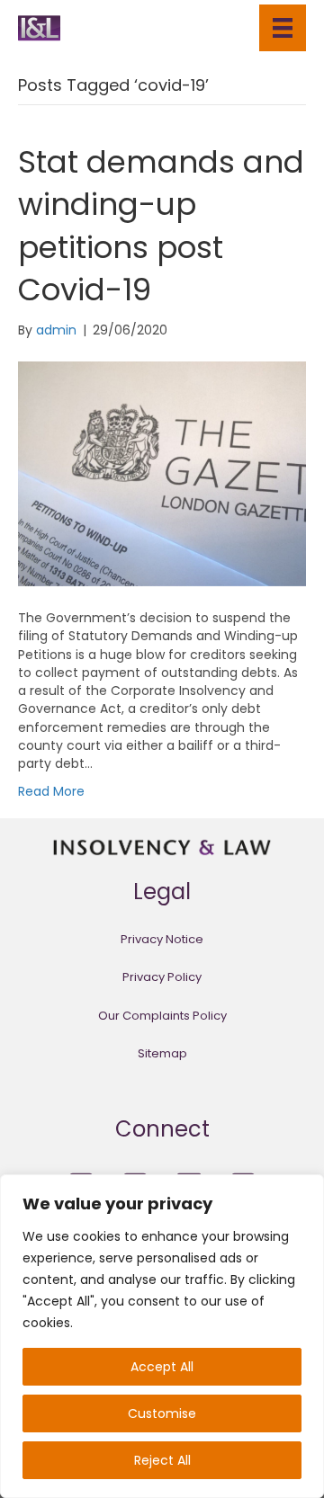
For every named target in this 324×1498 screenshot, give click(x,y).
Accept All (162, 1367)
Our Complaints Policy (162, 1015)
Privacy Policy (162, 976)
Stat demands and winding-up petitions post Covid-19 (161, 226)
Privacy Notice (162, 939)
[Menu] (282, 27)
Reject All (162, 1460)
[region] (162, 1336)
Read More (51, 791)
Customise (162, 1413)
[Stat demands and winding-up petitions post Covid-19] (162, 473)
